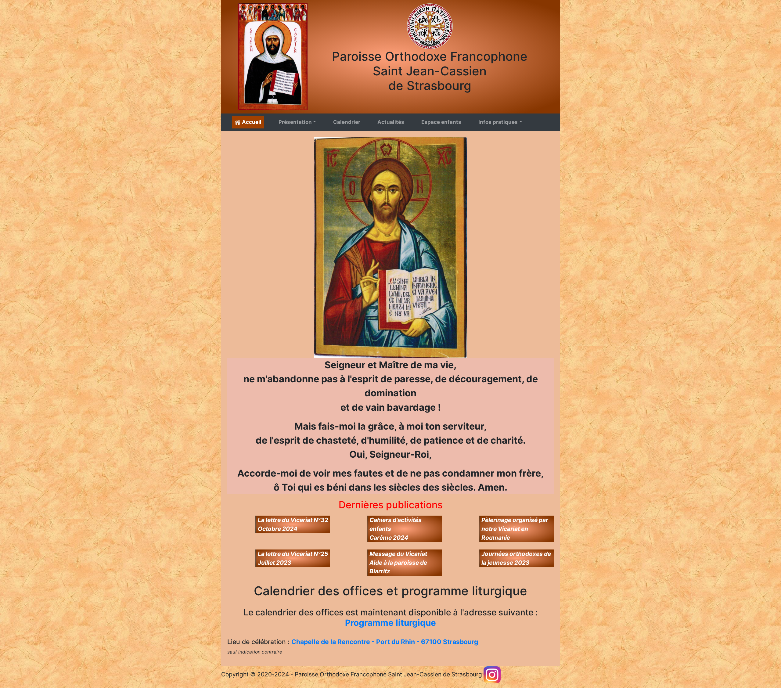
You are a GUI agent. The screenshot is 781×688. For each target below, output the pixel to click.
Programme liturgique (390, 623)
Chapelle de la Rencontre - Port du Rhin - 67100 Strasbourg (384, 642)
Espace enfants (441, 122)
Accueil (251, 122)
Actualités (390, 122)
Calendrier (346, 122)
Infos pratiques (498, 122)
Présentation (295, 122)
